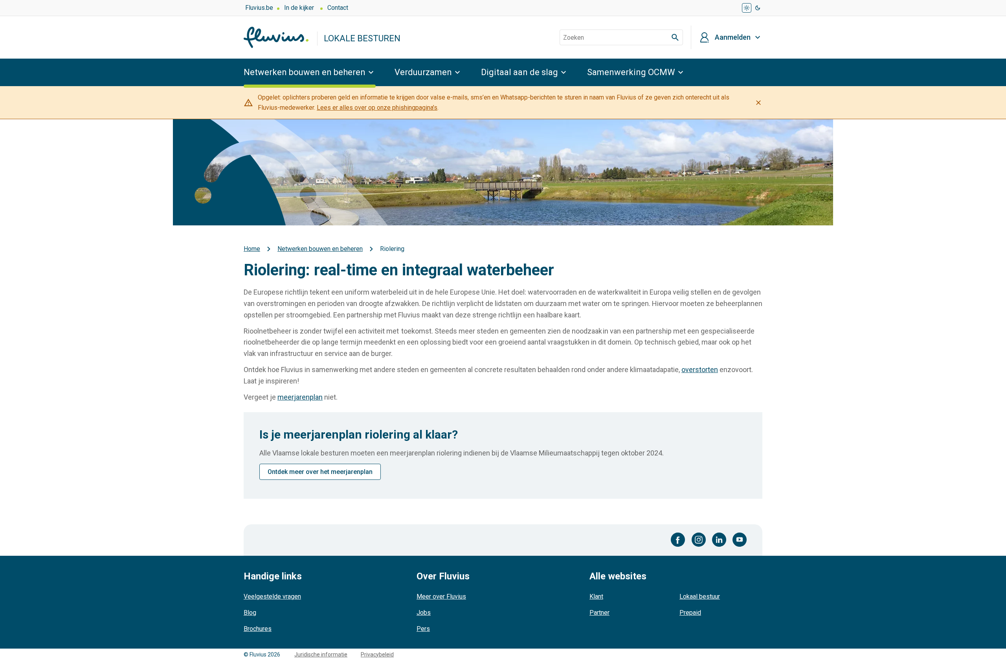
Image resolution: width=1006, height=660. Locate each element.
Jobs (424, 612)
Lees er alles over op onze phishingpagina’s (377, 107)
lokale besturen (362, 38)
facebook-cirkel (678, 540)
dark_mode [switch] (757, 8)
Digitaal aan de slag (519, 72)
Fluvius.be (259, 7)
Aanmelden (733, 37)
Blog (250, 612)
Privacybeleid (377, 654)
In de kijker (299, 7)
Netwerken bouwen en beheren (304, 72)
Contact (337, 7)
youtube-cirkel (739, 540)
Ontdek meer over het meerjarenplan (320, 472)
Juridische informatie (320, 654)
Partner (599, 612)
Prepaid (690, 612)
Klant (596, 596)
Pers (423, 628)
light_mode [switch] (746, 8)
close (758, 103)
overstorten (699, 369)
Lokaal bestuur (699, 596)
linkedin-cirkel (719, 540)
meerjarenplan (300, 397)
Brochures (258, 628)
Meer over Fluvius (441, 596)
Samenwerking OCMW (631, 72)
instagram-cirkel (699, 540)
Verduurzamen (423, 72)
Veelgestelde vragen (272, 596)
